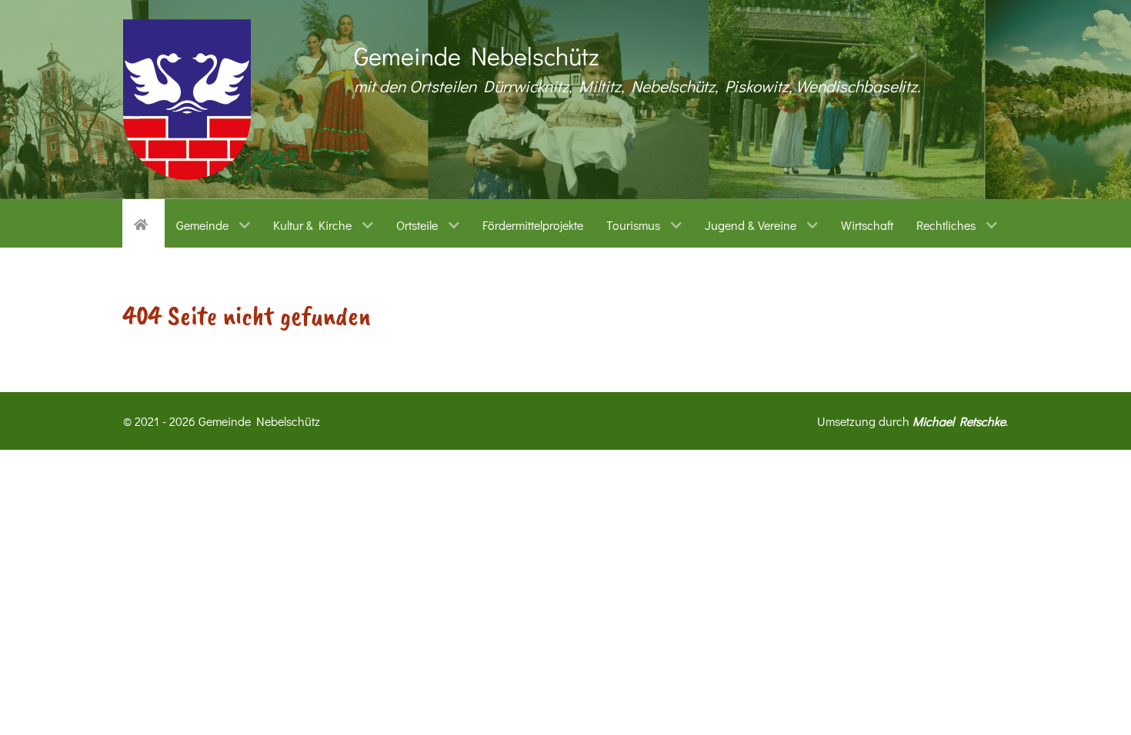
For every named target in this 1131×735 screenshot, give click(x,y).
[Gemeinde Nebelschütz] (187, 99)
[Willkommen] (143, 223)
